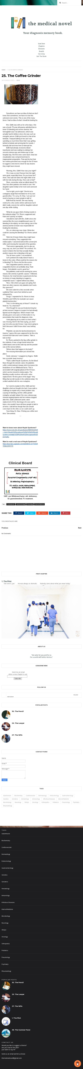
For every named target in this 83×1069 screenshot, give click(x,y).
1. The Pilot (6, 581)
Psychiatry (76, 802)
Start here (41, 44)
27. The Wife (17, 735)
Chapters (41, 46)
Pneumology (66, 802)
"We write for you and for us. (41, 655)
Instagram (42, 695)
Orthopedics (45, 802)
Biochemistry (18, 796)
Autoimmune (7, 796)
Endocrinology (54, 796)
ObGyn (27, 802)
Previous (5, 528)
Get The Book (41, 56)
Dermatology (42, 796)
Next (79, 528)
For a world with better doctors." (41, 657)
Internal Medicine (39, 504)
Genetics (6, 799)
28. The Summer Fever (21, 1030)
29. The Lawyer (18, 723)
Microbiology (7, 802)
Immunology (36, 799)
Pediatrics (56, 802)
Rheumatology (7, 806)
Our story (41, 54)
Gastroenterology (21, 504)
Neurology (18, 802)
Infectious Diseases (49, 799)
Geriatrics (15, 799)
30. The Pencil (17, 711)
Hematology (30, 504)
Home (3, 70)
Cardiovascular (10, 504)
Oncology (35, 802)
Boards (41, 51)
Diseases (41, 49)
